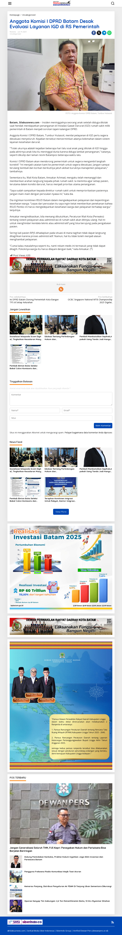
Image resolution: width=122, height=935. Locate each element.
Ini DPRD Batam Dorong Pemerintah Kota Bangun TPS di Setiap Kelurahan (34, 300)
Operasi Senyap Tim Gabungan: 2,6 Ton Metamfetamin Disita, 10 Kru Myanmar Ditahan (67, 901)
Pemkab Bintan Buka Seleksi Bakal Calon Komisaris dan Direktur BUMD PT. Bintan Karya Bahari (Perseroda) (25, 367)
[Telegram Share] (104, 33)
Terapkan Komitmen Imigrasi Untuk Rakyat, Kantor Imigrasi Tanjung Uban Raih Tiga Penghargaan (60, 499)
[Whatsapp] (109, 33)
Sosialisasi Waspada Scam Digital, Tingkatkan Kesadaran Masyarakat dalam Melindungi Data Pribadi (26, 337)
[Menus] (9, 3)
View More (61, 511)
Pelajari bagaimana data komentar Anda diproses (88, 432)
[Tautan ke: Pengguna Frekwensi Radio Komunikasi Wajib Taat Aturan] (16, 876)
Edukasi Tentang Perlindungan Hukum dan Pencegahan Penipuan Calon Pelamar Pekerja (59, 337)
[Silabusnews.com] (62, 3)
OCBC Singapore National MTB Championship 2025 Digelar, (90, 300)
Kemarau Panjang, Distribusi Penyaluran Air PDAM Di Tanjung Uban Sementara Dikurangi (67, 886)
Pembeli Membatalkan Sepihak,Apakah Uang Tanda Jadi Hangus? (96, 337)
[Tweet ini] (99, 33)
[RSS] (61, 289)
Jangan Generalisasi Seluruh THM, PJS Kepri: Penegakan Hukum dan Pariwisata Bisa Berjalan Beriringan (58, 849)
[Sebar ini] (94, 33)
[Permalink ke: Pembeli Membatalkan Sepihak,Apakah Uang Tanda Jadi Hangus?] (96, 324)
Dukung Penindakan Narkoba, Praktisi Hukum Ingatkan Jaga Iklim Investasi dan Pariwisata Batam (63, 858)
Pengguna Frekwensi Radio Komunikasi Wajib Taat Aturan (52, 871)
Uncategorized (15, 34)
